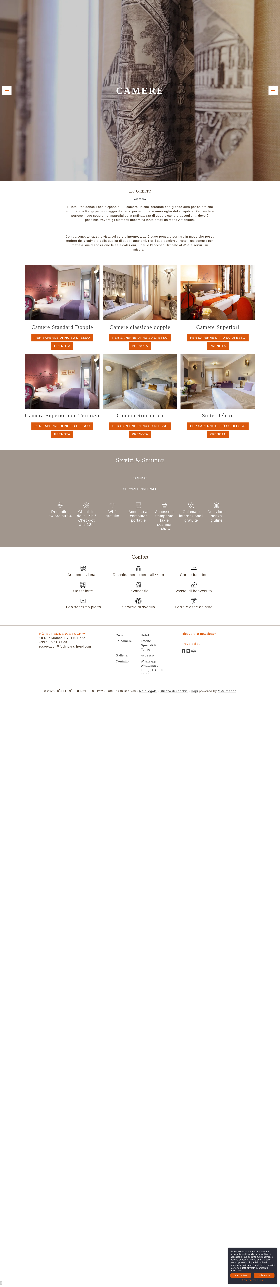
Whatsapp (148, 661)
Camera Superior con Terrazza (62, 415)
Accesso (147, 655)
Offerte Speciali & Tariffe (148, 645)
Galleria (122, 655)
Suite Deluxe (218, 415)
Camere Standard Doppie (62, 327)
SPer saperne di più (252, 1280)
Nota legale (148, 691)
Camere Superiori (217, 327)
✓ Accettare (240, 1275)
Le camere (124, 641)
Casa (120, 635)
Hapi (194, 691)
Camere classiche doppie (140, 327)
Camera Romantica (140, 415)
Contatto (122, 661)
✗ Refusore (264, 1275)
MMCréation (227, 691)
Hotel (145, 635)
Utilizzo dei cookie (174, 691)
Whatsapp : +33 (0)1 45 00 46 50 (152, 670)
